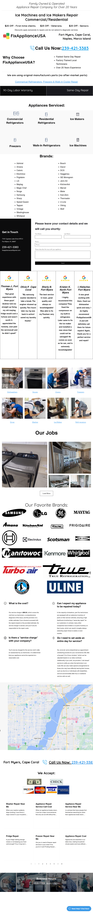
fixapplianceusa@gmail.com (11, 250)
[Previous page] (35, 863)
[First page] (31, 863)
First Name (38, 233)
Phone (37, 241)
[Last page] (61, 863)
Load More (46, 493)
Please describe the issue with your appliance (48, 249)
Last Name (67, 233)
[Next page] (58, 863)
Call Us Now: (62, 48)
